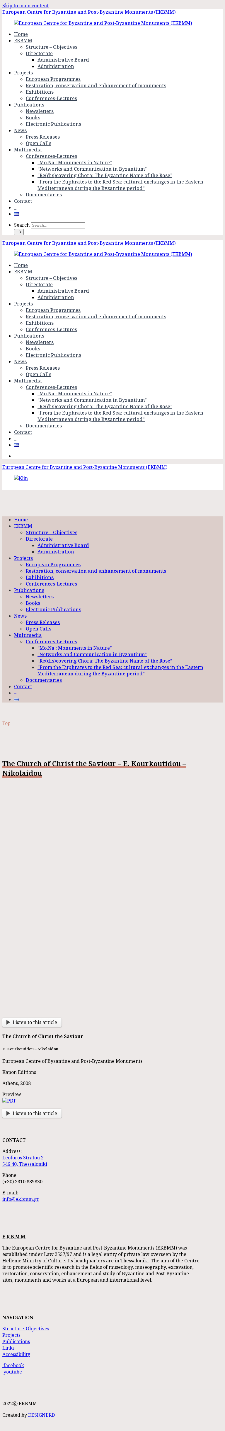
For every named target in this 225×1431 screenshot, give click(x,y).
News (20, 130)
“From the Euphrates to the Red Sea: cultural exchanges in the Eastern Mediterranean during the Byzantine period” (120, 185)
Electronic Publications (53, 124)
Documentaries (44, 194)
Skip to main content (25, 5)
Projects (23, 72)
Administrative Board (63, 60)
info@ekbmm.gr (20, 1199)
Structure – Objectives (51, 47)
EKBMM (23, 40)
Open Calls (38, 143)
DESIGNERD (41, 1415)
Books (33, 117)
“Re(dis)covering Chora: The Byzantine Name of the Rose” (105, 175)
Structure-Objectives (25, 1328)
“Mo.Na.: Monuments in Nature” (75, 162)
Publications (29, 105)
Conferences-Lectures (51, 98)
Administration (56, 66)
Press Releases (43, 137)
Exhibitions (40, 92)
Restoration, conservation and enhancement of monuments (96, 85)
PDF (11, 1101)
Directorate (39, 53)
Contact (23, 201)
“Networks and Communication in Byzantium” (92, 169)
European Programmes (53, 79)
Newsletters (40, 111)
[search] (19, 232)
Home (21, 34)
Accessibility (16, 1354)
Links (8, 1348)
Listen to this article (35, 1022)
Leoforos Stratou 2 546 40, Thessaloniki (24, 1160)
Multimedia (28, 149)
